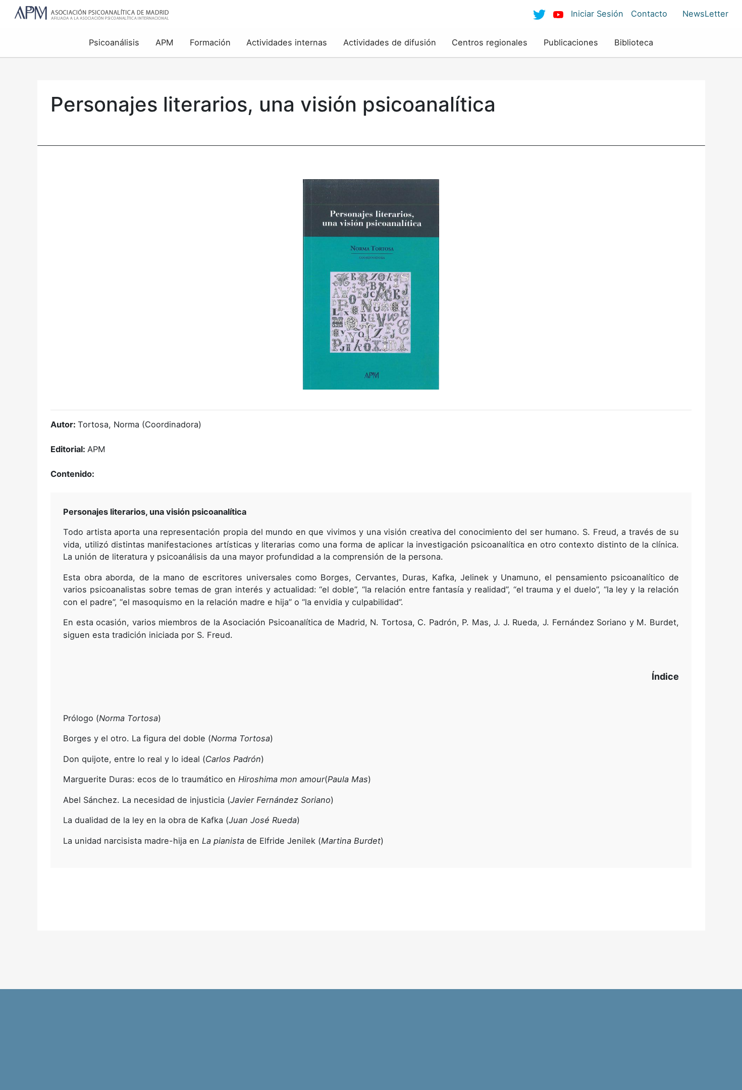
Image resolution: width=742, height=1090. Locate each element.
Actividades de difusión (389, 42)
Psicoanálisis (114, 42)
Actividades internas (286, 42)
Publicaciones (571, 42)
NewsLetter (705, 14)
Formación (210, 42)
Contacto (649, 14)
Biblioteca (633, 42)
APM (164, 42)
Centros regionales (489, 42)
